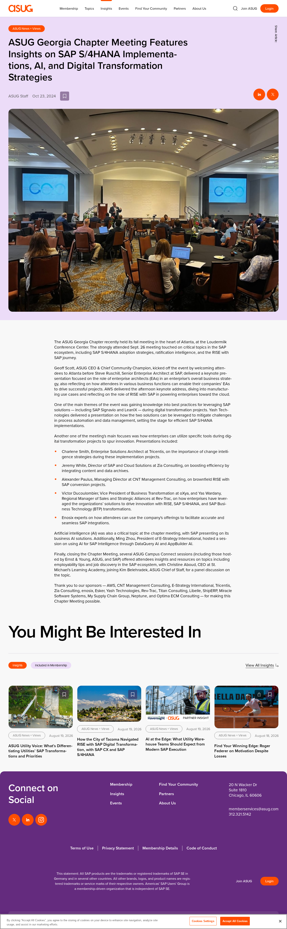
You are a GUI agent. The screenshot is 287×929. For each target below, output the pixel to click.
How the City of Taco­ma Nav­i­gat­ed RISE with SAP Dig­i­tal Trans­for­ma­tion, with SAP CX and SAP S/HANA (107, 746)
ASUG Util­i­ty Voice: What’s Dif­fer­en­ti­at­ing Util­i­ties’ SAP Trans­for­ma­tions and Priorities (40, 751)
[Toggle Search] (235, 8)
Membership (121, 784)
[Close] (280, 921)
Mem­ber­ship (69, 8)
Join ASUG (249, 8)
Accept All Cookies (235, 921)
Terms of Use (81, 848)
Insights (106, 8)
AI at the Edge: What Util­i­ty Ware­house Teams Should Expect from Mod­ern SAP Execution (175, 744)
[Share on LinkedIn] (259, 94)
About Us (199, 8)
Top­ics (89, 8)
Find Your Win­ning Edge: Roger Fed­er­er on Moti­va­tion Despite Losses (242, 751)
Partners (180, 8)
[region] (143, 921)
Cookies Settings (203, 921)
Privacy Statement (118, 848)
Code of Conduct (202, 848)
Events (124, 8)
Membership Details (160, 848)
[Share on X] (273, 94)
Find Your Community (151, 8)
